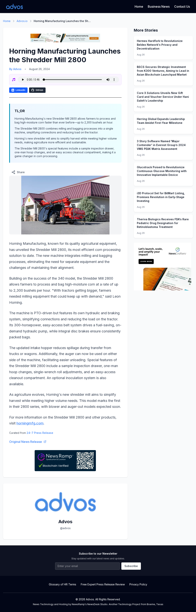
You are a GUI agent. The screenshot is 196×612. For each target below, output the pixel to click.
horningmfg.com (29, 423)
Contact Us (182, 6)
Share (21, 172)
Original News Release (25, 442)
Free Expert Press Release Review (103, 584)
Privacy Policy (138, 584)
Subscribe (131, 566)
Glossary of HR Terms (62, 584)
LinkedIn (20, 90)
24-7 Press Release (40, 432)
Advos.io (22, 21)
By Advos (15, 69)
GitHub (39, 90)
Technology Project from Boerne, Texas (140, 604)
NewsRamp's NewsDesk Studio (90, 604)
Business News (159, 6)
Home (139, 6)
